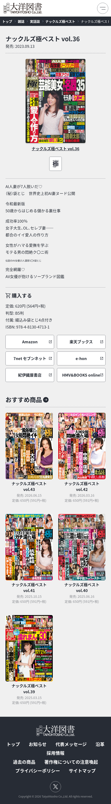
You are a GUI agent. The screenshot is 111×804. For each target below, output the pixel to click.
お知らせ (38, 744)
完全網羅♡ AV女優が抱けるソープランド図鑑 (34, 273)
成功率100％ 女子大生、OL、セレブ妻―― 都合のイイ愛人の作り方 (29, 228)
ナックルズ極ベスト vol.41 (29, 587)
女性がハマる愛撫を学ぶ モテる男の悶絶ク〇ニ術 (26, 248)
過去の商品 (24, 762)
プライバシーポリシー (37, 770)
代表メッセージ (71, 744)
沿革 (100, 744)
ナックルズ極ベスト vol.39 (29, 688)
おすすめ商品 (23, 399)
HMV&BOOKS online (81, 375)
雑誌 (21, 21)
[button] (29, 342)
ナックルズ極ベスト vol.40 (81, 587)
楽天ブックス (81, 341)
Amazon (30, 341)
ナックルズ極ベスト (60, 21)
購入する (22, 295)
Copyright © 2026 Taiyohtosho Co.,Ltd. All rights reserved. (55, 796)
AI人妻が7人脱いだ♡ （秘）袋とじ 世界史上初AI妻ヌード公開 (40, 190)
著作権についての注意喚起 (71, 762)
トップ (7, 21)
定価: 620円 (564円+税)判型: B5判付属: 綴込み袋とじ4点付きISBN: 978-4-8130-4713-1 (28, 316)
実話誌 (35, 21)
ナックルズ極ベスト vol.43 (29, 486)
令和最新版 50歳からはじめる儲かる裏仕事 (33, 207)
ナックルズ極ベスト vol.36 (42, 38)
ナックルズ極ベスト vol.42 (81, 486)
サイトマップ (82, 770)
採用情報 (55, 753)
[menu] (102, 8)
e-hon (81, 358)
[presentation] (56, 101)
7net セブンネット (29, 358)
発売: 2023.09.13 (20, 46)
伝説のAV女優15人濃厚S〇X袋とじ (40, 231)
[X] (55, 786)
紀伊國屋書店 (29, 375)
